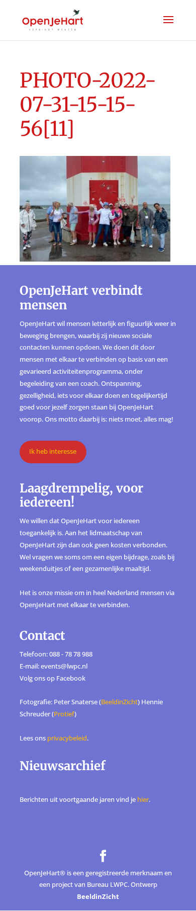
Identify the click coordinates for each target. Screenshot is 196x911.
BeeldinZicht (119, 701)
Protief (64, 713)
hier (143, 799)
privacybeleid (67, 737)
